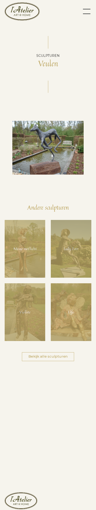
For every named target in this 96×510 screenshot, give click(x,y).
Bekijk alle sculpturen (48, 356)
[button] (87, 11)
